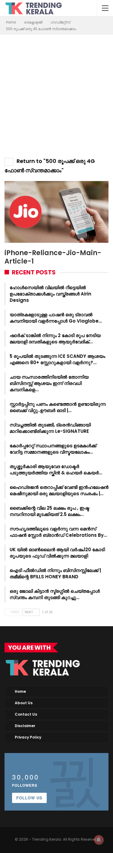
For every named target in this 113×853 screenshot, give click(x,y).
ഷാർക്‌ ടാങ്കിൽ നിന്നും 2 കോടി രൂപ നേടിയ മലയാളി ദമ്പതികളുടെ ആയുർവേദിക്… (55, 338)
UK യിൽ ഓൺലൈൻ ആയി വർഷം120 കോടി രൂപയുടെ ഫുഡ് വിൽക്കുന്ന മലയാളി (57, 552)
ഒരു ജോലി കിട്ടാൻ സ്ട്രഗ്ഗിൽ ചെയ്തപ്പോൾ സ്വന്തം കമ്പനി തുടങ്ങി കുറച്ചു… (55, 594)
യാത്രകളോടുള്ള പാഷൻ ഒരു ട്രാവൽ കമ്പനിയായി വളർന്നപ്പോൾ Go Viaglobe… (56, 317)
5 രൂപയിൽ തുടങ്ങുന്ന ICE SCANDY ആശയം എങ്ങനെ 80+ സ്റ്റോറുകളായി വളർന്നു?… (57, 359)
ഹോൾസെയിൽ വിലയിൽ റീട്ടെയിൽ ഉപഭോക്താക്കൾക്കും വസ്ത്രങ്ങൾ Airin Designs (50, 293)
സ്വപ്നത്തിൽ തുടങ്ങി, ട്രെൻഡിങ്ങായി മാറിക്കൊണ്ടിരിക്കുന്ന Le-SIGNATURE (50, 428)
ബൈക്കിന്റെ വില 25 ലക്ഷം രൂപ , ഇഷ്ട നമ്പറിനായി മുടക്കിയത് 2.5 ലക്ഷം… (49, 511)
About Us (24, 702)
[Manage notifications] (99, 840)
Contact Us (26, 714)
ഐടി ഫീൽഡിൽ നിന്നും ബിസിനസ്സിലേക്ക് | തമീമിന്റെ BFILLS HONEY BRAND (55, 573)
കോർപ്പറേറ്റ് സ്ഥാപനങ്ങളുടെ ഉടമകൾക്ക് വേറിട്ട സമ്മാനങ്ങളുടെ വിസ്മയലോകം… (53, 448)
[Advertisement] (56, 94)
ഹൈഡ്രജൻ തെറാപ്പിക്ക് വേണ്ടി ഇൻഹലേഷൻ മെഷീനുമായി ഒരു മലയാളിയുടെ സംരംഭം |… (59, 490)
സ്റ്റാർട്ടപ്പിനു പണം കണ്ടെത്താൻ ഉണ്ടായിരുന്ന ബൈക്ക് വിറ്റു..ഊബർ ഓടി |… (58, 407)
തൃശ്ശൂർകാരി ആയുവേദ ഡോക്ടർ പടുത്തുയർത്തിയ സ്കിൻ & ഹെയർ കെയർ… (56, 469)
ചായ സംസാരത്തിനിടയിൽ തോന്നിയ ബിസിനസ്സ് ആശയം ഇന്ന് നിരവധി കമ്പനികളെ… (49, 383)
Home (20, 691)
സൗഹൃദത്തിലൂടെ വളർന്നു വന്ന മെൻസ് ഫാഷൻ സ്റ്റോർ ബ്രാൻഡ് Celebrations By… (58, 532)
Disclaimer (25, 725)
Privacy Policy (28, 737)
